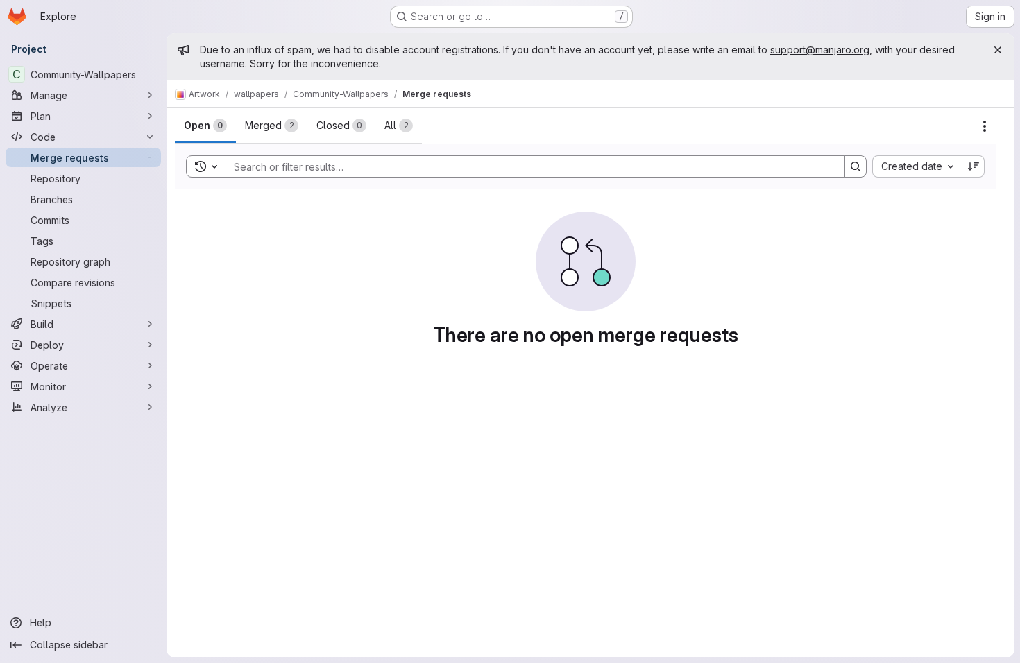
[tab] (205, 125)
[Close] (997, 50)
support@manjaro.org (819, 49)
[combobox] (917, 166)
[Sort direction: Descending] (973, 166)
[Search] (855, 166)
